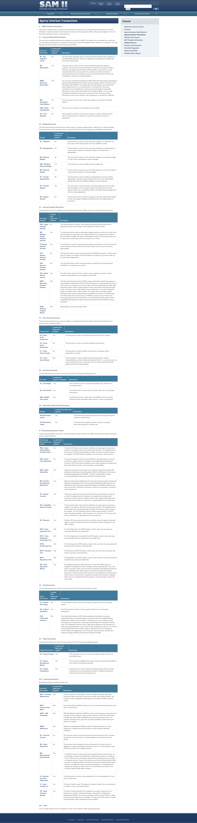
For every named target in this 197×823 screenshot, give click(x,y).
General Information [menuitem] (138, 14)
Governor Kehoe (101, 3)
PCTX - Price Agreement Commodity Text (45, 538)
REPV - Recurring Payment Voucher (43, 284)
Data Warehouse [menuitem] (108, 14)
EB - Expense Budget (44, 158)
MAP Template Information (133, 40)
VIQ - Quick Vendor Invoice (44, 275)
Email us (156, 9)
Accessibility (71, 819)
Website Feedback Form (93, 819)
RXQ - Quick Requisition (44, 471)
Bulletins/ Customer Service (134, 27)
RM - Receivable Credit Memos (45, 102)
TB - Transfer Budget (44, 187)
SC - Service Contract (44, 495)
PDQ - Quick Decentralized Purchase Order (45, 450)
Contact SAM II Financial (107, 819)
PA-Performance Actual (45, 416)
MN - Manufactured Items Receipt (45, 755)
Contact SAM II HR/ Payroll (122, 819)
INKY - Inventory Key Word (45, 707)
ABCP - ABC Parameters (44, 714)
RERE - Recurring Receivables (44, 83)
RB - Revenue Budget (44, 171)
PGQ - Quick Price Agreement (45, 460)
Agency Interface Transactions (135, 34)
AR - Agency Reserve (44, 198)
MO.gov (93, 3)
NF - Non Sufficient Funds (43, 59)
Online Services (117, 3)
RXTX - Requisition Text (45, 559)
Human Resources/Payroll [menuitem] (75, 14)
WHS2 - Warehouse (44, 727)
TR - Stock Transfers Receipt (43, 793)
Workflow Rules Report (132, 53)
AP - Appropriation (46, 148)
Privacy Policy (80, 819)
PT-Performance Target (45, 423)
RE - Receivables (44, 67)
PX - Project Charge (46, 654)
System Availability (130, 50)
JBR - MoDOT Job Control (44, 398)
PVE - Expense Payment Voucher (43, 266)
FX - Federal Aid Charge (44, 603)
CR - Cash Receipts (43, 115)
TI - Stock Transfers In (44, 785)
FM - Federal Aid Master (44, 610)
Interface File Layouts (132, 37)
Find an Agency (109, 3)
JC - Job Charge (45, 383)
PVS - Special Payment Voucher (43, 256)
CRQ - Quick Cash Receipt (44, 109)
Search (126, 3)
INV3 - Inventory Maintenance (45, 695)
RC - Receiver (44, 520)
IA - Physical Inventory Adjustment (44, 778)
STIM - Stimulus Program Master (43, 310)
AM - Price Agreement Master (44, 566)
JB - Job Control (45, 390)
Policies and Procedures (132, 45)
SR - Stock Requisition (44, 745)
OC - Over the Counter (44, 736)
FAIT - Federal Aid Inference (44, 618)
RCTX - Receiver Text (45, 552)
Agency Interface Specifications (135, 32)
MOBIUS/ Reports (130, 43)
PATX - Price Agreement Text (45, 530)
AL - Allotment (45, 141)
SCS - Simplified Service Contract (46, 506)
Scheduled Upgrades (131, 48)
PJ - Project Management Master (44, 663)
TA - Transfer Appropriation (45, 178)
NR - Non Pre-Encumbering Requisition (44, 483)
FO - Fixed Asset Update (44, 359)
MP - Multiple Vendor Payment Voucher (43, 236)
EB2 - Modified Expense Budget (46, 165)
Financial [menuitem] (46, 14)
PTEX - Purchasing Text (45, 545)
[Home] (54, 10)
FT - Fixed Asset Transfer (45, 352)
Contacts (127, 29)
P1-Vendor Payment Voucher (43, 246)
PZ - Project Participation (44, 670)
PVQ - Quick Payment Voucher (44, 226)
